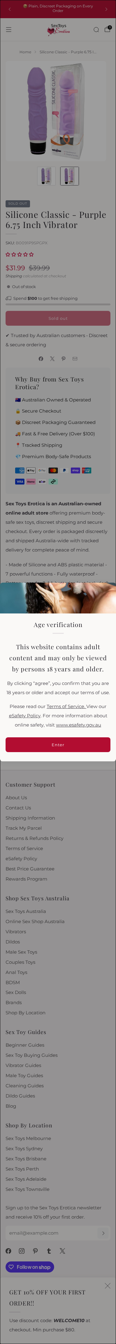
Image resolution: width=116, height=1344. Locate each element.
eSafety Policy (25, 716)
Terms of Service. (66, 706)
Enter (58, 744)
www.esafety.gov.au (78, 725)
